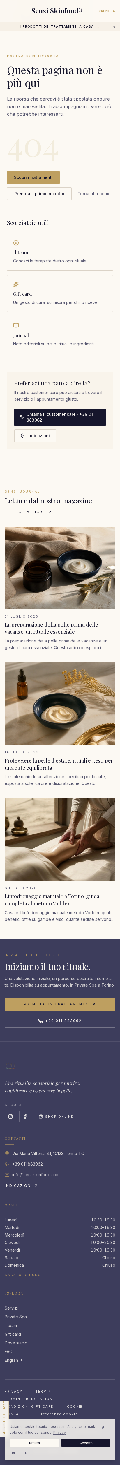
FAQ (9, 1351)
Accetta (86, 1443)
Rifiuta (34, 1443)
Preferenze (21, 1453)
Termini (44, 1391)
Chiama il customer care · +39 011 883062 (61, 417)
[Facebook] (25, 1116)
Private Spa (16, 1316)
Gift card (13, 1334)
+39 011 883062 (63, 1021)
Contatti (15, 1414)
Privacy (13, 1391)
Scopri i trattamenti (33, 177)
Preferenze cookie (58, 1414)
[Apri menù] (8, 11)
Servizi (11, 1308)
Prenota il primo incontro (39, 193)
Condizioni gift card (29, 1406)
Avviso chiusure (4, 1419)
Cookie (75, 1406)
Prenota (107, 11)
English (11, 1360)
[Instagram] (10, 1116)
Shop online (59, 1116)
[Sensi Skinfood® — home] (10, 1066)
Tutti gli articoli (25, 512)
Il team (11, 1325)
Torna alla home (94, 193)
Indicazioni (38, 435)
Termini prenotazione (30, 1399)
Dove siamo (16, 1342)
